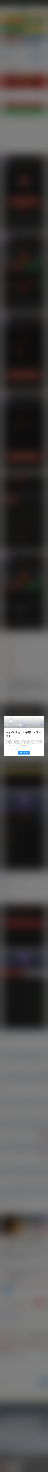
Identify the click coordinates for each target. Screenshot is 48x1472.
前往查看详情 (24, 752)
